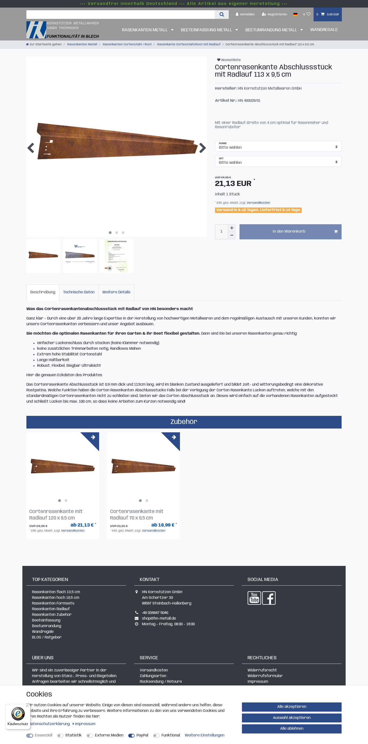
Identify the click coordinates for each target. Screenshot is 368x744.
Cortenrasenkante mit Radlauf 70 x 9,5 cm (137, 515)
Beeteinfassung (46, 620)
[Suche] (221, 14)
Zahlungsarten (153, 676)
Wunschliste (230, 60)
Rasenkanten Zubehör (52, 615)
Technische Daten (79, 292)
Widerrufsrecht (262, 670)
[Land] (295, 14)
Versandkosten (258, 203)
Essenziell (43, 735)
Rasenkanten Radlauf (51, 609)
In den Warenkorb (289, 231)
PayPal (142, 735)
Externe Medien (109, 735)
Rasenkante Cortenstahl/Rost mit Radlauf (189, 44)
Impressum (258, 682)
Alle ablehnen (291, 729)
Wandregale (324, 30)
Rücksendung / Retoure (161, 682)
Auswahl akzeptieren (292, 718)
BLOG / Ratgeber (47, 637)
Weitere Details (116, 292)
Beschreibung (42, 292)
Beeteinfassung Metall (207, 30)
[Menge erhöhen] (231, 228)
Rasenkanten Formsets (53, 603)
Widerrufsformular (265, 676)
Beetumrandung (46, 626)
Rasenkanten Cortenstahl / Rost (127, 44)
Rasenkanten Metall (145, 30)
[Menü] (27, 707)
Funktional (171, 735)
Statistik (73, 735)
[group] (62, 468)
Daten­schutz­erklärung (50, 724)
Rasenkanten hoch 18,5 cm (55, 598)
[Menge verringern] (231, 235)
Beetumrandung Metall (271, 30)
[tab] (42, 292)
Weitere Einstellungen (204, 735)
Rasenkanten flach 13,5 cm (56, 592)
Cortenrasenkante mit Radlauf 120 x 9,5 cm (56, 515)
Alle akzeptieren (291, 707)
